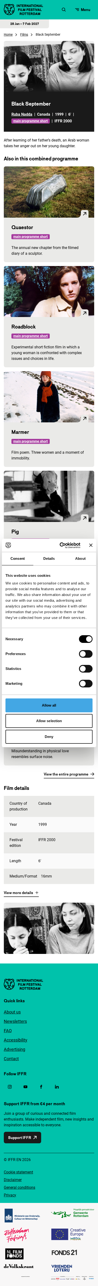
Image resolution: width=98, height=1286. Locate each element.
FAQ (8, 1030)
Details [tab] (49, 558)
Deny (49, 737)
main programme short (30, 121)
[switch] (86, 654)
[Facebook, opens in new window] (41, 1087)
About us (12, 1011)
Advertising (14, 1049)
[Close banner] (91, 545)
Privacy (10, 1195)
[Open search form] (63, 9)
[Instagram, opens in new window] (10, 1087)
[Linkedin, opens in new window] (57, 1087)
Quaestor (22, 227)
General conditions (19, 1187)
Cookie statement (18, 1172)
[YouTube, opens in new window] (25, 1087)
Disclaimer (13, 1180)
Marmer (20, 432)
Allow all (49, 705)
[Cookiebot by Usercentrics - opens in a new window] (60, 545)
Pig (15, 531)
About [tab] (80, 558)
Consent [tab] (17, 558)
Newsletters (15, 1021)
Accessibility (15, 1039)
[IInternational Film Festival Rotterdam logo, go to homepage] (23, 9)
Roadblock (23, 326)
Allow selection (49, 721)
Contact (11, 1058)
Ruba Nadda (21, 114)
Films (24, 34)
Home (8, 34)
